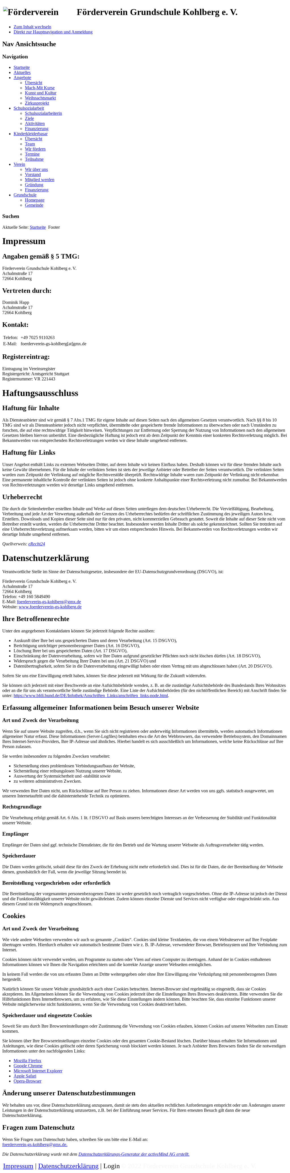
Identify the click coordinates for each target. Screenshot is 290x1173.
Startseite (22, 67)
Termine (32, 154)
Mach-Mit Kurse (40, 87)
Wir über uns (36, 169)
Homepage (34, 200)
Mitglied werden (39, 179)
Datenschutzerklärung (68, 1166)
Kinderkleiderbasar (31, 133)
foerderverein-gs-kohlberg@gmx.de (49, 601)
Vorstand (33, 174)
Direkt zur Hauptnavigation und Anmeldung (53, 31)
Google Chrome (28, 1065)
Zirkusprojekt (37, 103)
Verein (19, 164)
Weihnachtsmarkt (40, 98)
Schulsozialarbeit (29, 108)
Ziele (29, 118)
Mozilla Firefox (27, 1060)
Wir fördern (35, 149)
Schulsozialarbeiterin (43, 113)
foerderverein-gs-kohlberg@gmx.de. (34, 1144)
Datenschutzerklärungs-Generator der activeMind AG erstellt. (133, 1154)
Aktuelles (22, 72)
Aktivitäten (35, 123)
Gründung (34, 184)
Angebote (22, 77)
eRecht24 (36, 543)
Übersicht (33, 82)
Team (30, 143)
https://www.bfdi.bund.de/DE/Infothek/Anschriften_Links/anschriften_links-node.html (91, 695)
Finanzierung (36, 128)
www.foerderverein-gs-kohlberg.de (50, 606)
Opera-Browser (27, 1081)
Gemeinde (34, 205)
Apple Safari (25, 1076)
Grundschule (25, 194)
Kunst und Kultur (40, 92)
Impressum (18, 1166)
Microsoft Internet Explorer (38, 1070)
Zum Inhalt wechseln (32, 26)
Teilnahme (34, 159)
